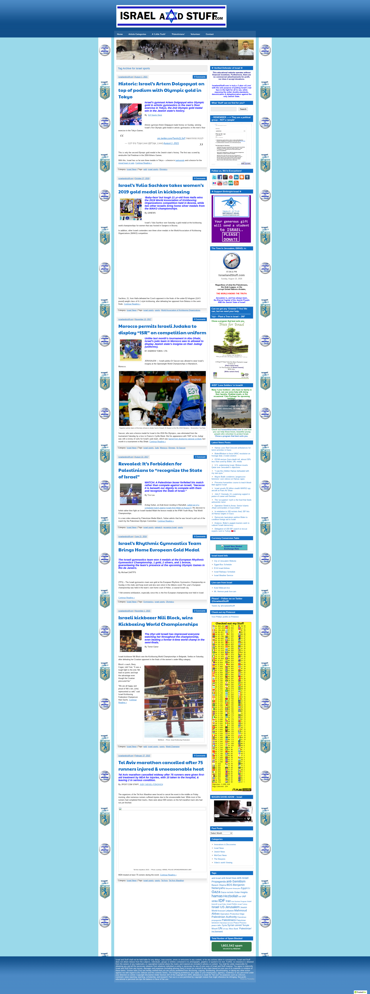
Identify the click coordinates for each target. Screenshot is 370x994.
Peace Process (240, 923)
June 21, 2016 (141, 536)
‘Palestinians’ (178, 34)
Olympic (171, 448)
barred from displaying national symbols (185, 439)
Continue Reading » (143, 163)
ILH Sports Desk (155, 115)
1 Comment (200, 457)
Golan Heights (241, 892)
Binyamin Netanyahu (233, 888)
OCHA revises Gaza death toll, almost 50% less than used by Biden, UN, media (231, 460)
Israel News (132, 169)
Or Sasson (180, 448)
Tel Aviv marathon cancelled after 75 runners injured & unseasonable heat (161, 765)
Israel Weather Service (223, 575)
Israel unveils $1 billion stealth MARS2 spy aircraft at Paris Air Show (231, 489)
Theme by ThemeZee (247, 979)
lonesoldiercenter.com (231, 430)
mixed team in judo (126, 163)
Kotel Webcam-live (222, 588)
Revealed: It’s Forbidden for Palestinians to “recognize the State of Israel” (160, 470)
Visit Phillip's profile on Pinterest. (225, 617)
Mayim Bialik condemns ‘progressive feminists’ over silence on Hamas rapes (228, 478)
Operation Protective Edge (232, 914)
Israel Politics (232, 904)
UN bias (225, 929)
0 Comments (199, 77)
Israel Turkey (242, 904)
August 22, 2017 (141, 457)
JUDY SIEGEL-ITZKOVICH (151, 784)
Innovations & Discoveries (225, 844)
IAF (240, 897)
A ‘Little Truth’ (159, 34)
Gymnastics (148, 602)
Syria (224, 925)
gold (145, 169)
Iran (228, 901)
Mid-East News (220, 855)
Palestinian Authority (224, 916)
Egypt (244, 888)
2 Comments (199, 611)
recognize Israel (170, 527)
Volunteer (195, 34)
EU (248, 888)
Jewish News (219, 852)
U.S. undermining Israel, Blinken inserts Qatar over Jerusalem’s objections (230, 466)
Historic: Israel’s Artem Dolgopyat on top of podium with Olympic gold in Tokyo (161, 90)
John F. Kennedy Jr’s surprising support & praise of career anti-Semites (231, 495)
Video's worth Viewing (223, 862)
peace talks (216, 925)
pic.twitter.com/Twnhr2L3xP (171, 138)
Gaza (216, 892)
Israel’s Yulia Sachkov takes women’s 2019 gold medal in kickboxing (161, 188)
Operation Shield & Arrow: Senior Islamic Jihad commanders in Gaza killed (230, 507)
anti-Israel (216, 878)
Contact (210, 34)
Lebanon (230, 911)
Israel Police (222, 904)
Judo (157, 448)
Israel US (218, 907)
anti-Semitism (235, 881)
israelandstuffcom (125, 77)
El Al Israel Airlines (222, 568)
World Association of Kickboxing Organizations (180, 310)
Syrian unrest (234, 925)
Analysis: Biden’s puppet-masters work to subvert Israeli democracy (230, 524)
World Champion (173, 746)
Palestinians (229, 920)
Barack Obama (219, 885)
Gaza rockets (227, 892)
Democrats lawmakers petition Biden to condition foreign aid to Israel (229, 518)
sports (157, 310)
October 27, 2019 (142, 178)
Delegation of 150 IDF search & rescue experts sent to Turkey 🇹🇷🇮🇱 (229, 530)
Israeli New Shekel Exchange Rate (233, 547)
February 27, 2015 (142, 756)
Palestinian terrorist (226, 923)
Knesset (221, 911)
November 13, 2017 (143, 319)
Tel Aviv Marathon (176, 880)
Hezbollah (230, 896)
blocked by (231, 947)
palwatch (158, 527)
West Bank (233, 929)
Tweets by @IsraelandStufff (223, 606)
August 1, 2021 (141, 77)
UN (220, 928)
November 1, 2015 (142, 611)
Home (120, 34)
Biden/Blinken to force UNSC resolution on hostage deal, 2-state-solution (231, 455)
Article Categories (137, 34)
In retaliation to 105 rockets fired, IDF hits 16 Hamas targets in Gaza (230, 512)
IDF (221, 900)
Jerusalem (232, 907)
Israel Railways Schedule (224, 572)
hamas (217, 896)
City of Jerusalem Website (225, 561)
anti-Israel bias (228, 878)
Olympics (163, 169)
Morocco (163, 448)
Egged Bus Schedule (223, 564)
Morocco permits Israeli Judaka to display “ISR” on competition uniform (162, 329)
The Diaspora (219, 859)
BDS (229, 884)
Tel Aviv (164, 880)
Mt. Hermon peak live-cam (225, 591)
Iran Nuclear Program (239, 901)
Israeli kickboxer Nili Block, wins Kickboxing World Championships (158, 620)
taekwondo (179, 160)
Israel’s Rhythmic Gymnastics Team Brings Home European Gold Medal (159, 546)
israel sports (153, 169)
